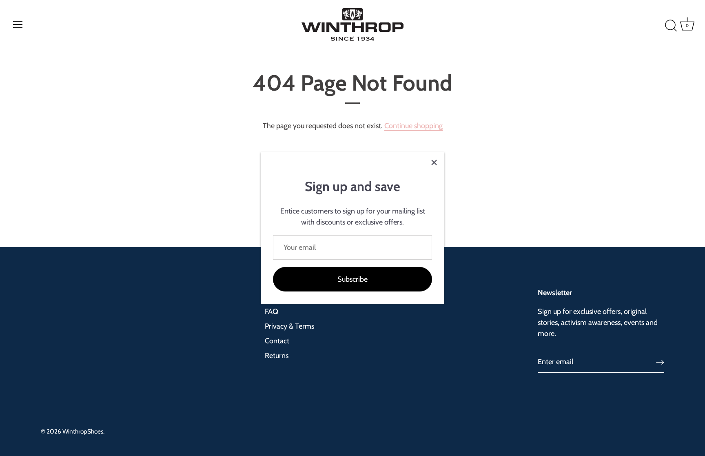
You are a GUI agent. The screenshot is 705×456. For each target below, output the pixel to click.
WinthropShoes (82, 431)
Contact (277, 340)
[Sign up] (660, 362)
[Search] (659, 26)
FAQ (271, 311)
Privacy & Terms (289, 326)
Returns (276, 355)
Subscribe (352, 279)
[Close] (434, 162)
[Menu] (18, 24)
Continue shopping (413, 125)
